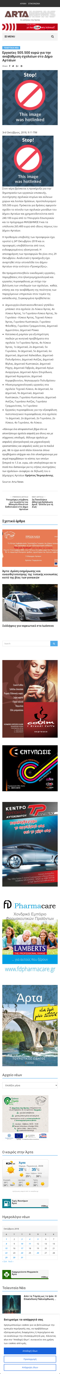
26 (38, 1252)
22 (6, 1252)
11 (30, 1243)
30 (14, 1257)
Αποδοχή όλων (30, 1350)
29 (6, 1257)
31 (22, 1257)
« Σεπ (4, 1261)
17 (22, 1248)
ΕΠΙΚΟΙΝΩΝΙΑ (34, 3)
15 (6, 1248)
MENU (11, 36)
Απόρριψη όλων (30, 1367)
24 (22, 1252)
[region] (30, 1344)
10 (22, 1243)
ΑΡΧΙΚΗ (23, 3)
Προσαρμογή (30, 1359)
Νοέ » (10, 1261)
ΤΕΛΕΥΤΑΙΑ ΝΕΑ (11, 48)
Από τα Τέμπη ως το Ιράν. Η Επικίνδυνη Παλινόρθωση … (40, 1298)
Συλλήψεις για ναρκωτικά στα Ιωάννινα (28, 625)
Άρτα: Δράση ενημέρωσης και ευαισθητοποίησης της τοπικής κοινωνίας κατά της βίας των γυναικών (30, 574)
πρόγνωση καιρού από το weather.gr (25, 1191)
